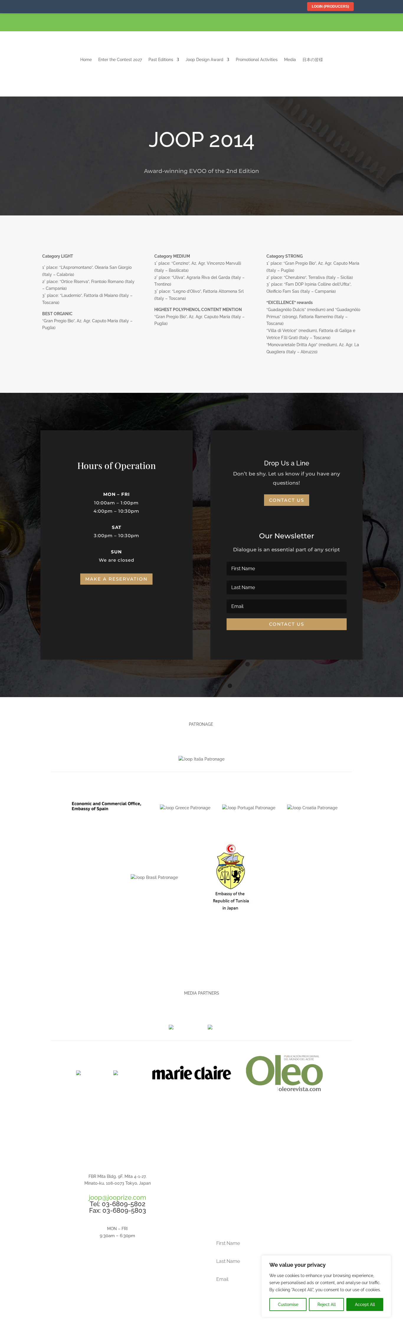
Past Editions (160, 60)
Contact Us (286, 500)
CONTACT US (117, 1269)
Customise (288, 1304)
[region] (326, 1286)
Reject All (326, 1304)
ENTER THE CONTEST (285, 1196)
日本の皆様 (312, 60)
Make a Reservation (116, 579)
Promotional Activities (257, 60)
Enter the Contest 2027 (120, 60)
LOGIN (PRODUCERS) (330, 6)
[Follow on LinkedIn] (393, 23)
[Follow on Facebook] (365, 23)
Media (290, 60)
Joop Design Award (204, 60)
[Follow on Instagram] (379, 23)
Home (86, 60)
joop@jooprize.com (117, 1197)
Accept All (365, 1304)
